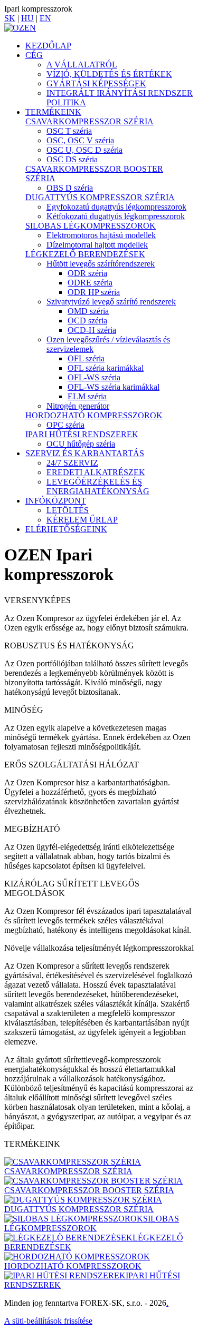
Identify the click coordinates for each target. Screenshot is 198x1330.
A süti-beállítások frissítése (48, 1320)
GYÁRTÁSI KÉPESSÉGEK (96, 83)
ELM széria (87, 396)
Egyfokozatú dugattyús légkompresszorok (116, 206)
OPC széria (65, 424)
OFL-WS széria (94, 377)
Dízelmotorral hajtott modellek (97, 244)
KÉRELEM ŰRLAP (82, 519)
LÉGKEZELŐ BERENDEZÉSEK (85, 254)
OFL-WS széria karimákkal (113, 386)
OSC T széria (69, 130)
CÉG (34, 55)
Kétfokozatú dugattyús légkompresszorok (115, 216)
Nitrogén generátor (77, 405)
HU (27, 18)
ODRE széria (90, 282)
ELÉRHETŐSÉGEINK (66, 529)
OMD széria (88, 311)
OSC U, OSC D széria (84, 149)
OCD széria (87, 320)
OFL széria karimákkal (106, 367)
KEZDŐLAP (48, 45)
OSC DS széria (72, 159)
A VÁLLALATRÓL (81, 64)
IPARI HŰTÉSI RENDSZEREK (81, 434)
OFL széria (86, 358)
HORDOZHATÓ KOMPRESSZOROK (94, 415)
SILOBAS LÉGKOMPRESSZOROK (90, 225)
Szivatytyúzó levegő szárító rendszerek (111, 301)
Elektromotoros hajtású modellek (101, 235)
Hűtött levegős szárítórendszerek (100, 263)
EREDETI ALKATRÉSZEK (95, 472)
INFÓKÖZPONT (55, 500)
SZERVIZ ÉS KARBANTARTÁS (84, 453)
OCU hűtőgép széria (80, 443)
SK (9, 18)
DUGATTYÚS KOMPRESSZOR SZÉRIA (100, 197)
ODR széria (87, 273)
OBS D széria (69, 187)
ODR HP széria (94, 292)
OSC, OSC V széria (80, 140)
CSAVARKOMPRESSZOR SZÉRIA (89, 121)
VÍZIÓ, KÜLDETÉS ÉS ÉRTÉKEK (109, 74)
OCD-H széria (92, 330)
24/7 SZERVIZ (72, 462)
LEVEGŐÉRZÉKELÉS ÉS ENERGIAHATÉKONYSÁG (97, 486)
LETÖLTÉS (67, 510)
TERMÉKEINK (53, 111)
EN (45, 18)
